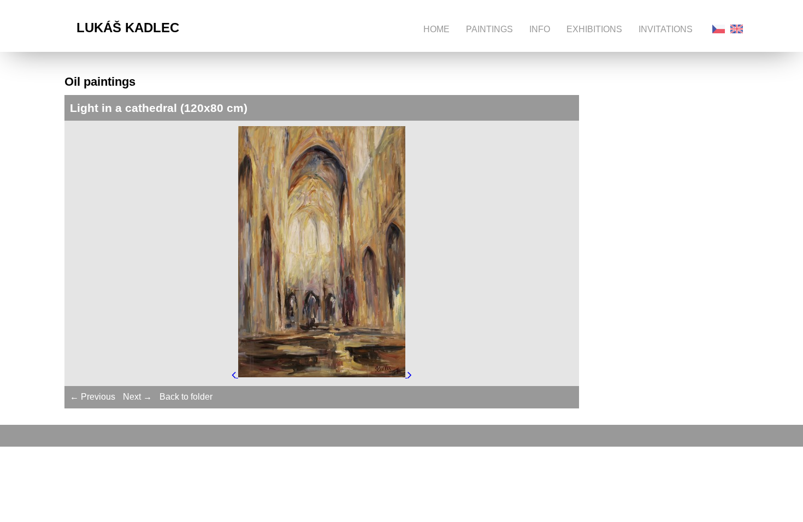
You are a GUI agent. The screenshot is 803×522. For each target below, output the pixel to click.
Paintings (489, 29)
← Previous (92, 396)
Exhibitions (594, 29)
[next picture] (410, 374)
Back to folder (186, 396)
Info (539, 29)
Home (436, 29)
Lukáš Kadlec (127, 27)
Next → (137, 396)
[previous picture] (235, 374)
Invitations (666, 29)
